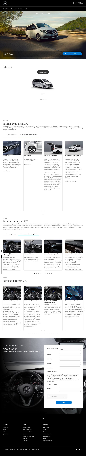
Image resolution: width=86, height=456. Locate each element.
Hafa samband (6, 427)
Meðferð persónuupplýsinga (23, 449)
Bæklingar (25, 440)
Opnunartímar (6, 434)
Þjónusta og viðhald (47, 434)
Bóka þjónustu (46, 427)
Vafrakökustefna (35, 449)
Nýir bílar (25, 434)
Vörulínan (45, 432)
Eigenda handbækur (47, 440)
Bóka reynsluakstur (27, 432)
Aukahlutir (45, 429)
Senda (64, 402)
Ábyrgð (44, 438)
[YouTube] (79, 449)
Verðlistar (25, 438)
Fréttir (4, 429)
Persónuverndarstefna (10, 449)
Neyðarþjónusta (46, 436)
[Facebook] (76, 449)
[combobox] (70, 349)
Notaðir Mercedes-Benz (28, 436)
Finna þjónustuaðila (27, 429)
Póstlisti (4, 432)
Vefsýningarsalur (27, 427)
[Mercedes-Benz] (43, 72)
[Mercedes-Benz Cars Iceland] (5, 3)
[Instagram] (82, 449)
